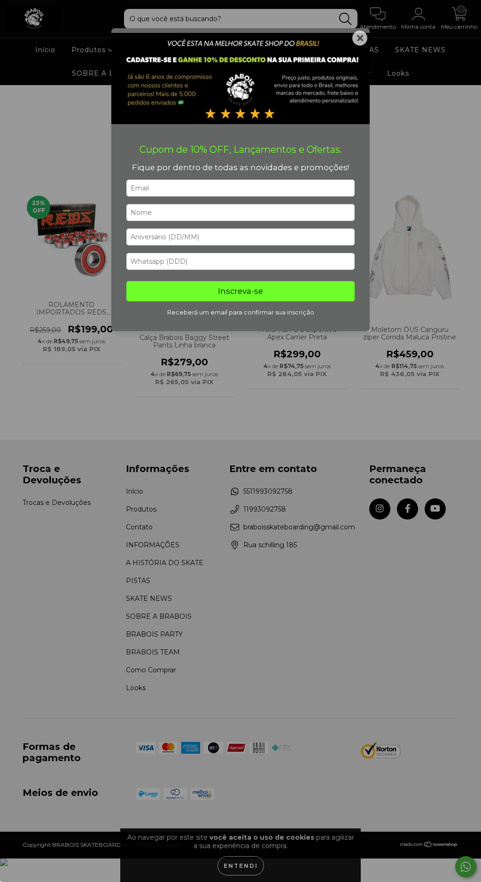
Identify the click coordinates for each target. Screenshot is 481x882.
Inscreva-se (240, 291)
